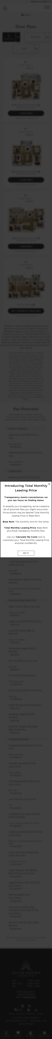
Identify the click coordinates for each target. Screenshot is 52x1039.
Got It (26, 553)
